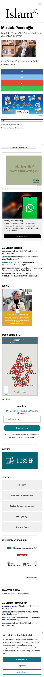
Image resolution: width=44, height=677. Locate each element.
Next (35, 562)
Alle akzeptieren (22, 659)
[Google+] (22, 83)
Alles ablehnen (22, 672)
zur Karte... (7, 399)
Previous (8, 562)
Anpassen (22, 666)
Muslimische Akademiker (22, 495)
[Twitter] (22, 77)
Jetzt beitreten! (22, 236)
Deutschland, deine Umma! (22, 506)
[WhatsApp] (22, 88)
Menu (40, 3)
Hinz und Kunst (22, 527)
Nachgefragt (22, 516)
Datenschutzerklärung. (25, 437)
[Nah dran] (42, 632)
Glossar (22, 485)
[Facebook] (22, 72)
